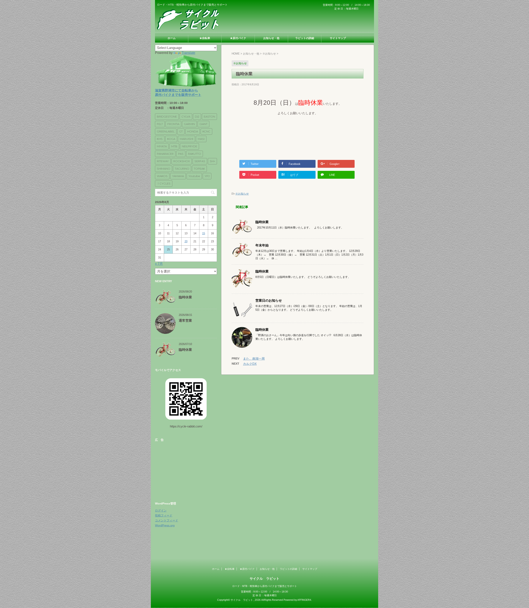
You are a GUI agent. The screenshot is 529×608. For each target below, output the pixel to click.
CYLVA (185, 116)
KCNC (206, 131)
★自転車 (204, 38)
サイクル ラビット (264, 578)
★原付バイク (238, 38)
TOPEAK (199, 168)
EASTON (209, 116)
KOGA (171, 138)
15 (203, 233)
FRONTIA (173, 124)
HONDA (192, 131)
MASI (201, 138)
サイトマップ (338, 38)
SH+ (212, 161)
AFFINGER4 (304, 599)
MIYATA (162, 146)
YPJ (207, 176)
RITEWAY (163, 161)
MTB (174, 146)
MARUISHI (186, 138)
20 (186, 241)
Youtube (194, 176)
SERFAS (199, 161)
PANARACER (165, 153)
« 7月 (159, 263)
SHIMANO (163, 168)
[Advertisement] (186, 470)
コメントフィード (166, 520)
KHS (160, 138)
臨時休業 (262, 222)
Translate (188, 53)
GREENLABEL (166, 131)
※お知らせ (242, 193)
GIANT (203, 124)
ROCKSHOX (181, 161)
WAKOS (162, 176)
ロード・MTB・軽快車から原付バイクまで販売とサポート (264, 586)
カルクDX (250, 363)
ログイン (161, 510)
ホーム (172, 38)
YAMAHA (178, 176)
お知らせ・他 (271, 38)
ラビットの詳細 (304, 38)
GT (181, 131)
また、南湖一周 (254, 358)
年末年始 (262, 245)
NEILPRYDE (189, 146)
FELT (160, 124)
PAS (180, 153)
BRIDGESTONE (167, 116)
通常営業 (185, 320)
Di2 (197, 116)
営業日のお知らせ (268, 300)
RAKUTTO (194, 153)
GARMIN (189, 124)
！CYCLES (163, 183)
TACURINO (182, 168)
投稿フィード (163, 515)
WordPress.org (165, 525)
